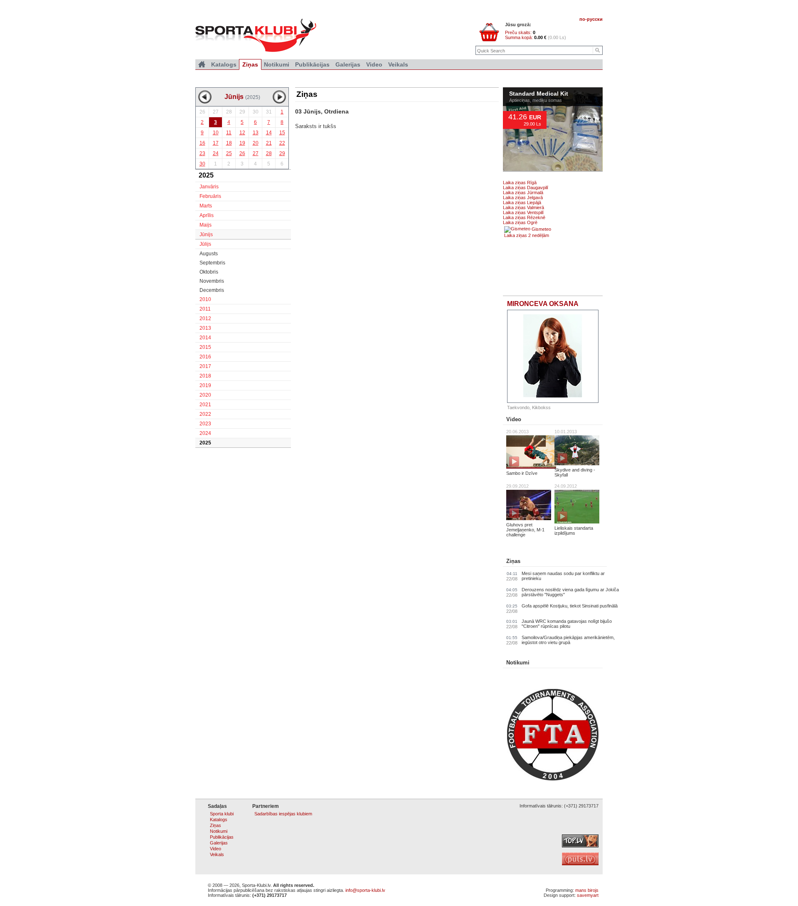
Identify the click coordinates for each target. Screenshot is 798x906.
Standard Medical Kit (538, 94)
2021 (205, 404)
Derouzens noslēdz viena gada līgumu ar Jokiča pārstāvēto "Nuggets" (570, 592)
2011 (205, 309)
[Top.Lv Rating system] (580, 845)
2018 (205, 376)
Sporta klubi (222, 813)
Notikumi (518, 662)
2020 (205, 395)
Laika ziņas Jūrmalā (523, 192)
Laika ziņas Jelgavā (523, 197)
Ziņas (513, 561)
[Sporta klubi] (201, 64)
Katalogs (223, 64)
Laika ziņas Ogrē (520, 222)
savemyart (587, 895)
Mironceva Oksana (543, 303)
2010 (205, 299)
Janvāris (209, 187)
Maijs (206, 225)
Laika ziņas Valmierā (523, 207)
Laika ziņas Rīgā (520, 182)
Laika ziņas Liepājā (522, 202)
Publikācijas (312, 64)
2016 (205, 357)
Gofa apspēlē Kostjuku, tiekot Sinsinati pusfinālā (570, 605)
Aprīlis (207, 215)
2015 (205, 347)
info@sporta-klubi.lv (365, 890)
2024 (205, 433)
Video (513, 419)
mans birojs (586, 890)
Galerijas (347, 64)
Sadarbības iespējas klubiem (283, 813)
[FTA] (552, 778)
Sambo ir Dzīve (521, 473)
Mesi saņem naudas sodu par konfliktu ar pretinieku (563, 576)
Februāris (210, 196)
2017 (205, 366)
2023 (205, 424)
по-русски (591, 19)
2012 (205, 318)
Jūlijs (205, 244)
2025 (205, 443)
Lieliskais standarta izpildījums (573, 531)
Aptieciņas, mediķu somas (535, 100)
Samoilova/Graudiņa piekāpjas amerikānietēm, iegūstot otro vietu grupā (568, 640)
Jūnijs (206, 234)
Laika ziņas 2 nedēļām (526, 235)
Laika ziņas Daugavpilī (525, 187)
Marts (206, 206)
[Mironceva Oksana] (552, 356)
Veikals (398, 64)
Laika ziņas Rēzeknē (524, 217)
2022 (205, 414)
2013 (205, 328)
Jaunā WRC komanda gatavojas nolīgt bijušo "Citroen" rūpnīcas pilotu (567, 624)
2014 (205, 338)
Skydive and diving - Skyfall (574, 472)
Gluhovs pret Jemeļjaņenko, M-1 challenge (525, 529)
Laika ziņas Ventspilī (523, 212)
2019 (205, 385)
